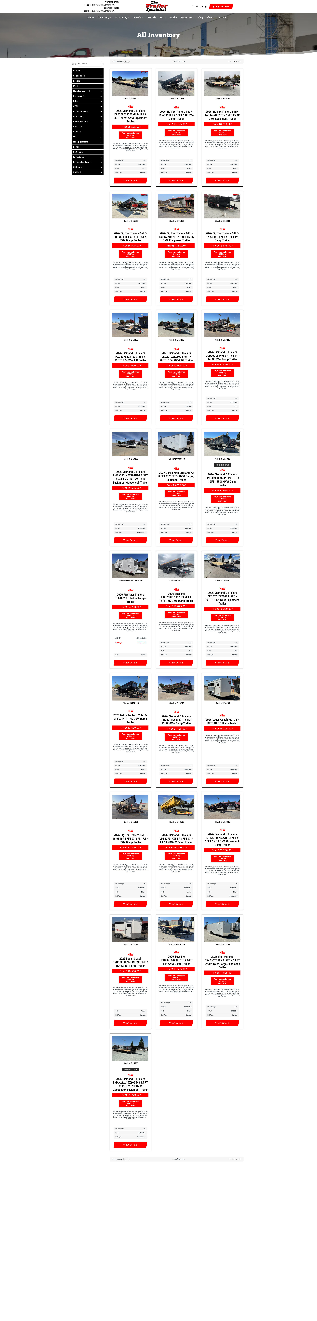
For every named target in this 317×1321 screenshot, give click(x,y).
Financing (121, 17)
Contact (221, 17)
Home (90, 17)
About (210, 17)
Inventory (103, 17)
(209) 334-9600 (221, 6)
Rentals (151, 17)
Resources (186, 17)
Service (173, 17)
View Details (130, 180)
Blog (200, 17)
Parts (162, 17)
